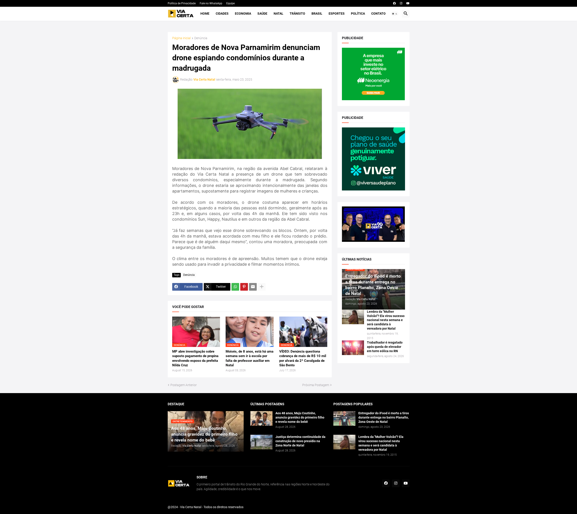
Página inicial (181, 38)
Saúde (262, 13)
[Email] (253, 287)
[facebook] (394, 3)
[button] (394, 13)
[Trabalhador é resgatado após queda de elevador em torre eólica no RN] (353, 347)
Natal (278, 13)
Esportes (337, 13)
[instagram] (401, 3)
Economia (243, 13)
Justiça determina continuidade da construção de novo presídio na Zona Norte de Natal (300, 441)
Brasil (316, 13)
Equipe (230, 3)
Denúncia (200, 38)
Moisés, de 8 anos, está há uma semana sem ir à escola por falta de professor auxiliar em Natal (249, 358)
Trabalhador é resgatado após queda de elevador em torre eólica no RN (385, 347)
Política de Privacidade (182, 3)
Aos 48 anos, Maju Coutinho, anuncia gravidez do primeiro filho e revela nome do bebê (299, 417)
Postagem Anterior (183, 385)
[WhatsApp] (235, 287)
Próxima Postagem (315, 385)
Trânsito (297, 13)
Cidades (222, 13)
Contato (378, 13)
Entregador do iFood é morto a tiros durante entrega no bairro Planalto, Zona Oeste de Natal (383, 417)
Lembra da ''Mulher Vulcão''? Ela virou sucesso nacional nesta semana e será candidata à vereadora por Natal (386, 320)
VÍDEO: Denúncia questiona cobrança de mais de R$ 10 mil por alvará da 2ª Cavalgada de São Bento (302, 358)
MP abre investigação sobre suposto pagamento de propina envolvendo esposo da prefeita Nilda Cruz (195, 358)
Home (204, 13)
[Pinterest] (244, 287)
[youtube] (408, 3)
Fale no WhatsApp (211, 3)
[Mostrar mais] (262, 287)
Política (358, 13)
